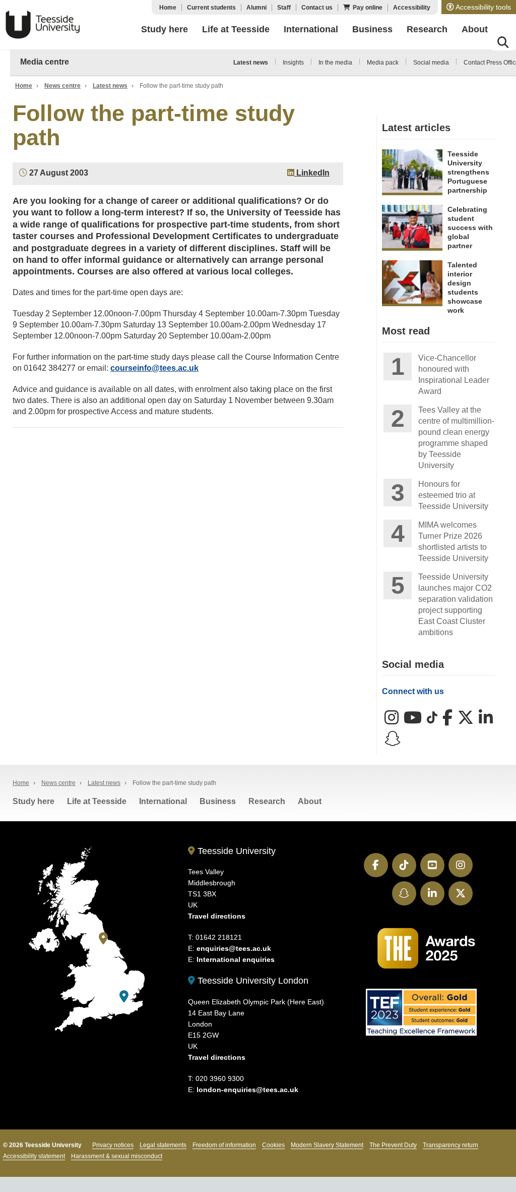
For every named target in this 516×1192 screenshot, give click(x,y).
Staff (284, 7)
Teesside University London (251, 981)
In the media (335, 62)
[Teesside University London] (123, 996)
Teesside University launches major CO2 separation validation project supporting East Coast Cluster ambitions (455, 605)
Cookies (273, 1145)
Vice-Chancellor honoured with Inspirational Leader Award (453, 374)
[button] (478, 7)
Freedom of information (224, 1145)
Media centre (44, 62)
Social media (431, 62)
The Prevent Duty (393, 1145)
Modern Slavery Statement (327, 1145)
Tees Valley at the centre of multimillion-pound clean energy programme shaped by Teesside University (456, 438)
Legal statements (163, 1145)
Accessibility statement (34, 1156)
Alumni (256, 7)
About (309, 801)
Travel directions (216, 916)
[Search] (503, 43)
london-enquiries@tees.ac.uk (247, 1090)
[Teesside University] (103, 938)
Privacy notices (113, 1145)
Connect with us (413, 691)
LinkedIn (312, 172)
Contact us (317, 7)
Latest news (250, 62)
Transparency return (450, 1145)
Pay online (367, 7)
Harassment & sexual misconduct (116, 1156)
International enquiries (236, 959)
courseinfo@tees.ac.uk (154, 368)
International (163, 801)
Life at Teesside (96, 801)
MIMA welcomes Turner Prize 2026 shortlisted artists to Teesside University (453, 541)
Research (266, 801)
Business (218, 801)
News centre (62, 85)
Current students (211, 7)
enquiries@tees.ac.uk (234, 948)
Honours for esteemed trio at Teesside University (453, 495)
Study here (33, 801)
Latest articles (416, 127)
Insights (293, 62)
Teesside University (43, 24)
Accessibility (411, 7)
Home (167, 7)
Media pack (383, 62)
